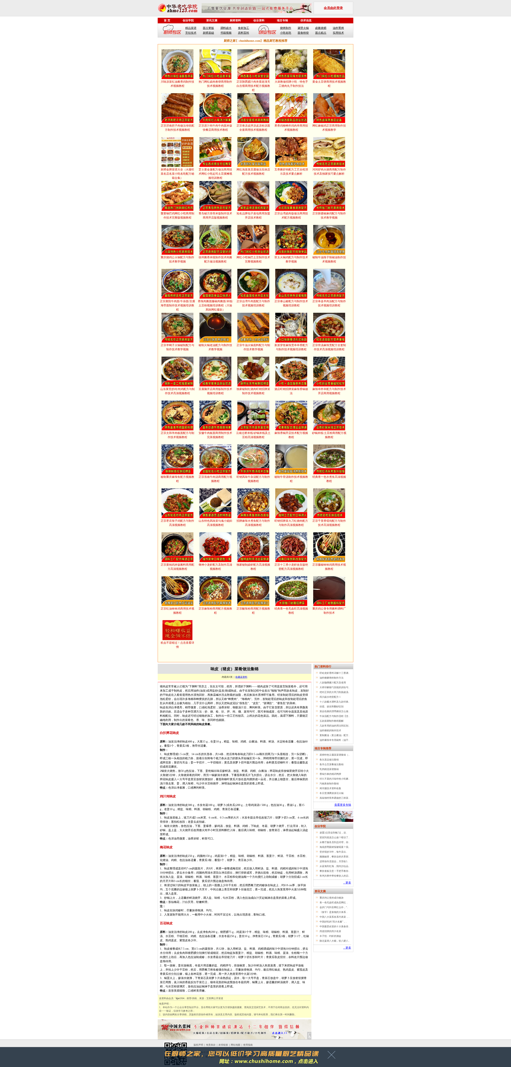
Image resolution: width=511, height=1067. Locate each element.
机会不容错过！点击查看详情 (177, 644)
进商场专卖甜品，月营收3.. (334, 861)
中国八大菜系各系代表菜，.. (335, 917)
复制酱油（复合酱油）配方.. (335, 735)
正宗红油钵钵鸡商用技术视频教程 (177, 610)
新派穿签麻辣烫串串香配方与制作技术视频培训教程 (291, 347)
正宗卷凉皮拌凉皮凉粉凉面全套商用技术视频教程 (253, 127)
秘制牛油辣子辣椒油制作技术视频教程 (329, 259)
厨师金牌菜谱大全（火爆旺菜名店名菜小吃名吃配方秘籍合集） (177, 173)
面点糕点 (320, 32)
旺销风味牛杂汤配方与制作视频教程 (253, 479)
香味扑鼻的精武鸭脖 (330, 774)
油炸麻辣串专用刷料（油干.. (335, 740)
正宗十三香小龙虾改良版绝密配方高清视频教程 (291, 566)
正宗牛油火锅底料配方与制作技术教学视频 (253, 347)
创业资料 (258, 20)
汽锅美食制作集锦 (329, 783)
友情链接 (223, 1044)
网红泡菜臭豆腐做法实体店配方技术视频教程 (253, 171)
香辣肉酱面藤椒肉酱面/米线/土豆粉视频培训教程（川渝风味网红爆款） (215, 305)
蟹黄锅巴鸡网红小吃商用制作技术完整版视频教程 (177, 215)
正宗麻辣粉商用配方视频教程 (215, 610)
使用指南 (248, 1044)
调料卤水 (226, 28)
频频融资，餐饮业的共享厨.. (335, 856)
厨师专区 (172, 30)
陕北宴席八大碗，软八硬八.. (335, 940)
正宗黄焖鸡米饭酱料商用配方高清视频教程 (177, 566)
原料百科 (243, 32)
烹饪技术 (190, 32)
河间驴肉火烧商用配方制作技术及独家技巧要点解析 (329, 171)
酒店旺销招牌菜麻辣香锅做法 (291, 391)
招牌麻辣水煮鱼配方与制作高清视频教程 (253, 523)
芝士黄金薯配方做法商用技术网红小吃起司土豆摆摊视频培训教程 (215, 173)
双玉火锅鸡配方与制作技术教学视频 (291, 259)
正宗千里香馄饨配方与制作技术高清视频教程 (329, 523)
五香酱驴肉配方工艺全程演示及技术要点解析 (291, 171)
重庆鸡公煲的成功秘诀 (332, 897)
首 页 (167, 20)
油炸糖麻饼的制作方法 (332, 677)
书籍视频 (226, 32)
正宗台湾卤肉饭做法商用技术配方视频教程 (291, 215)
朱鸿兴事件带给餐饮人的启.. (335, 875)
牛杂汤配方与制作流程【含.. (335, 716)
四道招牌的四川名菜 (330, 931)
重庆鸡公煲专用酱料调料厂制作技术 (329, 610)
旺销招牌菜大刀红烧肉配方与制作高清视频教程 (291, 523)
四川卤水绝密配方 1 (330, 697)
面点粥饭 (208, 28)
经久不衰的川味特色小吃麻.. (335, 778)
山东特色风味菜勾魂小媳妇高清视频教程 (215, 523)
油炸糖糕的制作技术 (330, 730)
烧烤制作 (285, 28)
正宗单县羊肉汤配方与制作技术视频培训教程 (329, 303)
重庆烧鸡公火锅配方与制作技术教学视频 (177, 259)
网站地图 (235, 1044)
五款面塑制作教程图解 (332, 721)
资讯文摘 (211, 20)
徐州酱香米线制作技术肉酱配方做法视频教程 (215, 259)
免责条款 (211, 1044)
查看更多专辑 (342, 804)
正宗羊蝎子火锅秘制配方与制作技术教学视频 (177, 347)
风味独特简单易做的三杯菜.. (335, 798)
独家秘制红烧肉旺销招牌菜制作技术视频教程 (253, 391)
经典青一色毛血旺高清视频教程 (291, 610)
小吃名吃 (285, 32)
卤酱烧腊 (320, 28)
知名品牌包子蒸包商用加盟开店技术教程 (253, 215)
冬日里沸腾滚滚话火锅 (332, 793)
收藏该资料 (241, 677)
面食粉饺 (303, 32)
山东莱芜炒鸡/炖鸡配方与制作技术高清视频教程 (177, 391)
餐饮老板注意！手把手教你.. (335, 871)
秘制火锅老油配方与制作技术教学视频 (215, 347)
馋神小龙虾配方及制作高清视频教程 (215, 566)
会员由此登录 (333, 8)
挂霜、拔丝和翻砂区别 (332, 706)
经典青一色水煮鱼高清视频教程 (329, 479)
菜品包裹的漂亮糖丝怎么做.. (335, 711)
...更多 (347, 882)
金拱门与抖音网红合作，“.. (334, 907)
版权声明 (198, 1044)
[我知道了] (332, 1056)
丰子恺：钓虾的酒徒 (330, 936)
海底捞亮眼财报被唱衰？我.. (335, 847)
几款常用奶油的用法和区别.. (335, 725)
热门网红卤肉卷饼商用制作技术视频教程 (215, 83)
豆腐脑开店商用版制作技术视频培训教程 (215, 391)
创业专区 (267, 30)
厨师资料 (235, 20)
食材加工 (243, 28)
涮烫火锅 (303, 28)
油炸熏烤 (338, 28)
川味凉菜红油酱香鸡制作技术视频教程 (177, 83)
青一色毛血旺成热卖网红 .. (334, 902)
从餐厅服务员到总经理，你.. (335, 842)
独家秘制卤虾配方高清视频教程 (253, 566)
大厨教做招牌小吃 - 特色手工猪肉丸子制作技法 (291, 83)
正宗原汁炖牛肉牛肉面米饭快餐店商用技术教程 (215, 127)
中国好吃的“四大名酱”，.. (333, 921)
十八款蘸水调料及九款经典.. (335, 701)
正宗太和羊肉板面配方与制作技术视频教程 (177, 435)
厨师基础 (208, 32)
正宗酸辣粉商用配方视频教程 (253, 610)
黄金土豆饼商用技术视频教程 (329, 83)
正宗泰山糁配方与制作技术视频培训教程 (291, 303)
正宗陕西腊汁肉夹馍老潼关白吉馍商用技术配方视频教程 (253, 86)
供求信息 (306, 20)
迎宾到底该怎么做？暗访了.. (335, 837)
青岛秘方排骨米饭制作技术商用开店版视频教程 (215, 215)
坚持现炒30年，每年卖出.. (333, 851)
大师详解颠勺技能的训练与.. (335, 687)
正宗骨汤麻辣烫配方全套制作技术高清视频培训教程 (329, 347)
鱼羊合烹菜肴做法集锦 (332, 764)
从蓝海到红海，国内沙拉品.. (335, 866)
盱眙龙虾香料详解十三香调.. (335, 673)
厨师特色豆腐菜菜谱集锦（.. (335, 754)
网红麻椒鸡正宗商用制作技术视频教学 (329, 127)
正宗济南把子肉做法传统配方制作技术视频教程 (177, 127)
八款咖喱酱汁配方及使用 (333, 682)
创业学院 (188, 20)
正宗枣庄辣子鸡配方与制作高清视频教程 (177, 523)
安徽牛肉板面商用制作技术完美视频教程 (215, 435)
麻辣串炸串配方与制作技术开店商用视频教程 (329, 391)
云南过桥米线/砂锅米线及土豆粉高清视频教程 (253, 435)
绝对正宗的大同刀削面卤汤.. (335, 692)
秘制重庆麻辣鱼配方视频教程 (177, 479)
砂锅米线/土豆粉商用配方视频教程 (329, 435)
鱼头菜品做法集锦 (329, 759)
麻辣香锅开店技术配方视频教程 (291, 435)
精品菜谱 (190, 28)
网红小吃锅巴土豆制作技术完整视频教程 (253, 259)
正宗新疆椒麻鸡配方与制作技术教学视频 (329, 215)
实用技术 (338, 32)
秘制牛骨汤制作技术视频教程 (291, 479)
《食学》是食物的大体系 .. (334, 912)
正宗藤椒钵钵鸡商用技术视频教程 (329, 566)
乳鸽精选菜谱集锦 (329, 769)
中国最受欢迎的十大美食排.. (335, 926)
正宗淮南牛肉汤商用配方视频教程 (215, 479)
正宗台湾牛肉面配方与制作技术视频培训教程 (253, 303)
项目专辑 (282, 20)
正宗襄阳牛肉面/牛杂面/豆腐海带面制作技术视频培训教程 (177, 305)
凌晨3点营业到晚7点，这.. (333, 832)
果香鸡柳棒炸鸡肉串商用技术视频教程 (291, 127)
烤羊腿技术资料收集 (330, 788)
